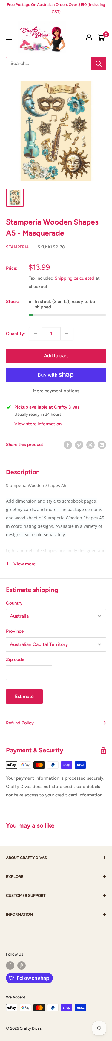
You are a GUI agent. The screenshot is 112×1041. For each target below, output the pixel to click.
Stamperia (17, 247)
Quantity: (15, 333)
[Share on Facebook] (68, 444)
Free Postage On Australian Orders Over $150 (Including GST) (56, 8)
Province (15, 631)
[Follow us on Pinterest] (21, 965)
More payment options (56, 391)
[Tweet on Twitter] (90, 444)
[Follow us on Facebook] (10, 965)
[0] (101, 37)
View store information (38, 424)
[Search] (98, 63)
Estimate (24, 696)
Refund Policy (20, 723)
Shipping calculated (74, 278)
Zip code (15, 659)
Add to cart (56, 355)
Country (14, 603)
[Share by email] (102, 444)
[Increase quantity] (67, 333)
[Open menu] (9, 37)
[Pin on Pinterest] (79, 444)
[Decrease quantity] (35, 333)
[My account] (89, 37)
